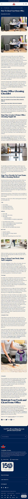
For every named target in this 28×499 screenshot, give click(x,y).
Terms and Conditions (10, 493)
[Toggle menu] (2, 4)
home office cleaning (5, 137)
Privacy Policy (18, 493)
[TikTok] (7, 487)
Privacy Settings (23, 493)
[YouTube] (5, 487)
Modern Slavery (3, 493)
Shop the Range (5, 475)
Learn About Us (4, 479)
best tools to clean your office (15, 85)
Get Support (4, 484)
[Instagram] (3, 487)
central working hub (16, 379)
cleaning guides (11, 416)
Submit (24, 436)
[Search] (24, 4)
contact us (24, 411)
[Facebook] (1, 487)
